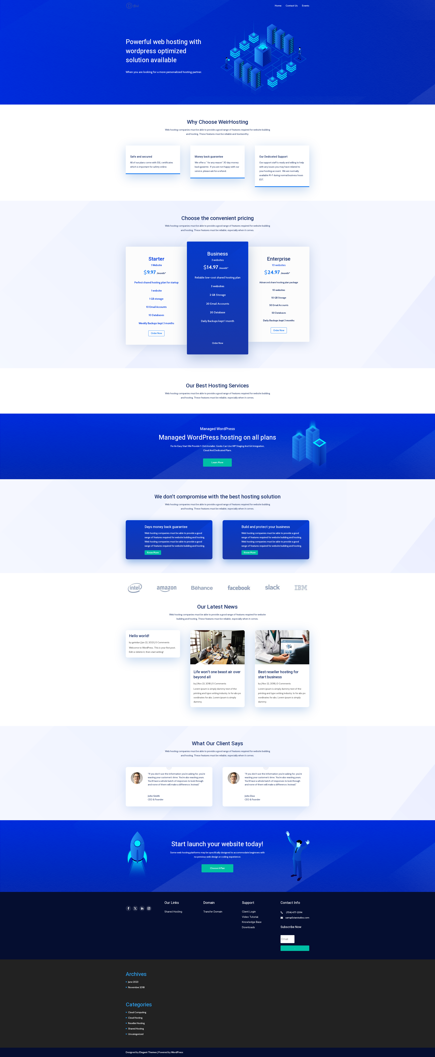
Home (278, 5)
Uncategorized (135, 1034)
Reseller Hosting (136, 1023)
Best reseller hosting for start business (278, 674)
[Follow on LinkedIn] (142, 908)
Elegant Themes (148, 1052)
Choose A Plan (217, 868)
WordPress (177, 1052)
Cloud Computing (137, 1012)
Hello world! (139, 636)
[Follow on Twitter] (135, 908)
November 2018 (136, 987)
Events (305, 5)
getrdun (136, 642)
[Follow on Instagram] (149, 908)
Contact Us (292, 5)
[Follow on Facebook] (128, 908)
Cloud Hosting (135, 1017)
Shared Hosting (136, 1028)
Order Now (156, 333)
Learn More (217, 462)
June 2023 (133, 981)
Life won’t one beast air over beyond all (217, 674)
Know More (153, 552)
